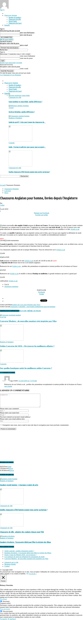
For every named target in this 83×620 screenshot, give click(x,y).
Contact (7, 566)
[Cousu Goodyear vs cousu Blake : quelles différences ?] (19, 95)
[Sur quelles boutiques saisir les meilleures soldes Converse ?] (12, 362)
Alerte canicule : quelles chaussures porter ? (19, 551)
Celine (2, 205)
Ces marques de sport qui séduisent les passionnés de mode (24, 557)
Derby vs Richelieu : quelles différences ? (22, 112)
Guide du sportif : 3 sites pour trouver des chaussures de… (27, 122)
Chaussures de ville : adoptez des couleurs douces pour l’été (22, 532)
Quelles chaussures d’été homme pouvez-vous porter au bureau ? (29, 172)
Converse (7, 191)
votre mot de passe (26, 35)
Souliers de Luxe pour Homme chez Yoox (26, 305)
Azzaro (11, 108)
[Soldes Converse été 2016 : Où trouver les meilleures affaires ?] (12, 340)
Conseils (7, 25)
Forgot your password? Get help (11, 63)
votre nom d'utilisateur (27, 33)
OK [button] (27, 574)
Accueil (2, 185)
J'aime (9, 466)
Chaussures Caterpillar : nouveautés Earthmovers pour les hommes (32, 307)
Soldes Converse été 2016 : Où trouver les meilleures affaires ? (27, 346)
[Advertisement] (25, 180)
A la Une (3, 317)
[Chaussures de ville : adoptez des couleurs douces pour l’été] (12, 526)
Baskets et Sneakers (15, 118)
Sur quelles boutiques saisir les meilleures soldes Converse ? (26, 368)
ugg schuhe (8, 386)
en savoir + (33, 574)
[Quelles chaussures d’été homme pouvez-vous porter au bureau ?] (20, 166)
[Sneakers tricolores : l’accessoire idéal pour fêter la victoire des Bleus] (7, 536)
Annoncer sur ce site (11, 562)
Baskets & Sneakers (15, 17)
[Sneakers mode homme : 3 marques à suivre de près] (8, 479)
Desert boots (13, 21)
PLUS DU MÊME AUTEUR (30, 311)
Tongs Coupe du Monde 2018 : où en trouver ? (20, 555)
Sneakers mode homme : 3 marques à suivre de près (19, 485)
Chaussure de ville (15, 97)
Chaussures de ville (15, 19)
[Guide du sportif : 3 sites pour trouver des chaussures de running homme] (19, 116)
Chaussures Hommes (11, 189)
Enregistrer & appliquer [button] (8, 619)
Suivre (11, 468)
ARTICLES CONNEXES (9, 311)
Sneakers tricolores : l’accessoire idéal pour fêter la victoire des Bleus (25, 542)
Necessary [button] (3, 599)
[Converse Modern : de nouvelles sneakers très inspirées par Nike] (10, 315)
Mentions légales (10, 564)
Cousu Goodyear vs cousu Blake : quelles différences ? (25, 102)
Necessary (6, 601)
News (6, 193)
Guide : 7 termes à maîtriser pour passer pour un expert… (27, 147)
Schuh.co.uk (75, 229)
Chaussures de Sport (15, 23)
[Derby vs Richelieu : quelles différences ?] (19, 106)
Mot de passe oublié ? (7, 39)
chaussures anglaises (11, 286)
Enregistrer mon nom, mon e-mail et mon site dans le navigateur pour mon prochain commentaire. (36, 425)
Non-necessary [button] (5, 609)
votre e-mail (24, 45)
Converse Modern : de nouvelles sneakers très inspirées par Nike (28, 321)
